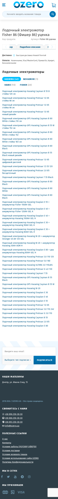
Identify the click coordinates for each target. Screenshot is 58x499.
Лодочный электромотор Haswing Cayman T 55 (24, 273)
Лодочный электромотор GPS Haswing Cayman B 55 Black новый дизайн (27, 154)
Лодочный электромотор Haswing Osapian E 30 (25, 292)
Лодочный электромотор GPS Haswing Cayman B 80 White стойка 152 (27, 133)
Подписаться (44, 360)
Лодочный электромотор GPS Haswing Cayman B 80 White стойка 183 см (27, 140)
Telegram (23, 477)
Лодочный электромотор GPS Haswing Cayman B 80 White (27, 189)
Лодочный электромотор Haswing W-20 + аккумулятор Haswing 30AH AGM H (28, 244)
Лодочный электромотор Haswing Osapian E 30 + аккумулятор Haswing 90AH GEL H (26, 224)
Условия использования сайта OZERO (20, 458)
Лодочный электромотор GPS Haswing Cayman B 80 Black (27, 147)
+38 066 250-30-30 (13, 417)
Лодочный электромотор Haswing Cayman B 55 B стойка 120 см (26, 92)
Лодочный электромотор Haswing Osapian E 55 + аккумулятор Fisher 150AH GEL (25, 203)
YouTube (15, 477)
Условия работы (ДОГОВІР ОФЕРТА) (19, 446)
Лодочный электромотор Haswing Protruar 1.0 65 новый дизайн (25, 113)
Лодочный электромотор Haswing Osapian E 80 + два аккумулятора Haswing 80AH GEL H (28, 251)
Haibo (9, 84)
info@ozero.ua (12, 425)
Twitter (8, 477)
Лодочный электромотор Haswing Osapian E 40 (25, 296)
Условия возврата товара (14, 454)
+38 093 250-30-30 (13, 421)
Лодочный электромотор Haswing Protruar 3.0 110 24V (28, 309)
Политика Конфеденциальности (17, 462)
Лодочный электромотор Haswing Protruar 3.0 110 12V (28, 256)
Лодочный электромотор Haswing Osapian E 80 (25, 325)
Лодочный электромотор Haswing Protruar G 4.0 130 (27, 269)
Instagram (29, 477)
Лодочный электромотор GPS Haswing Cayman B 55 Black (27, 279)
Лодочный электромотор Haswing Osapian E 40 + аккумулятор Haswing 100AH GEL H (26, 217)
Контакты (6, 442)
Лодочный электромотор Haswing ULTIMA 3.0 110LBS (27, 264)
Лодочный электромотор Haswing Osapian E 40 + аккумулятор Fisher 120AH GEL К (26, 210)
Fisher (26, 84)
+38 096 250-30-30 (13, 414)
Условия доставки (11, 450)
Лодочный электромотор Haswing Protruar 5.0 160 (26, 260)
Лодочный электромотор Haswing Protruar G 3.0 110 (27, 313)
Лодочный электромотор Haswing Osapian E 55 (25, 300)
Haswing (11, 79)
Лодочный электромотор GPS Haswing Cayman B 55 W (28, 284)
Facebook (2, 477)
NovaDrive (30, 79)
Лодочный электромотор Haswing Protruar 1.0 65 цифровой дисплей (25, 161)
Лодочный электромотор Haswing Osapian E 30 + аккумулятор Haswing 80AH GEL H (26, 230)
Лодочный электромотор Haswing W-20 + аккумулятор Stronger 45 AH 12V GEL (28, 237)
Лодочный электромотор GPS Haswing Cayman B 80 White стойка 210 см (27, 120)
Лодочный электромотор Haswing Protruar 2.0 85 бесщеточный (25, 172)
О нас (5, 438)
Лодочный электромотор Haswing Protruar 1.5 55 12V (27, 166)
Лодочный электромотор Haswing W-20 (21, 288)
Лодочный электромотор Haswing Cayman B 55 (25, 317)
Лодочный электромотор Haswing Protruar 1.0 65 (25, 304)
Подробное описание (30, 46)
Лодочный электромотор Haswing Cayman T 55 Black (27, 177)
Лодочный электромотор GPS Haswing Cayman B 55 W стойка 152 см (28, 127)
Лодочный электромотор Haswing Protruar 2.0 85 (25, 321)
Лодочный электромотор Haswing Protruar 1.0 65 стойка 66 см (25, 99)
